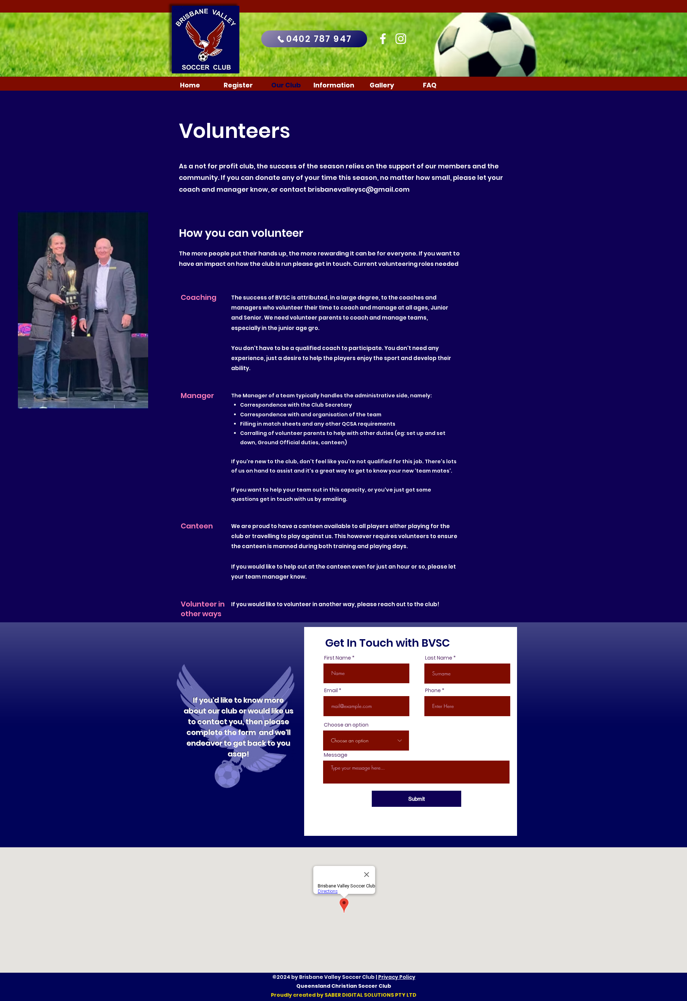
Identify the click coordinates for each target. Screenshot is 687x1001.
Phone (433, 690)
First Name (337, 657)
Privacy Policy (396, 977)
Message (335, 754)
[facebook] (383, 39)
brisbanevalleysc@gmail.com (359, 189)
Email (331, 690)
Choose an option (346, 724)
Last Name (438, 657)
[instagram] (401, 39)
